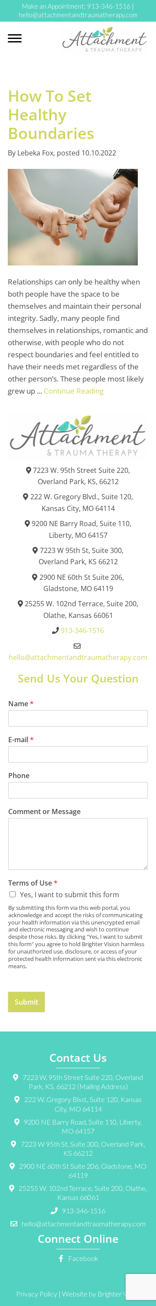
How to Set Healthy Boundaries (51, 114)
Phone (18, 775)
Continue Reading (74, 391)
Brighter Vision (119, 1294)
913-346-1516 (108, 6)
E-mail (21, 739)
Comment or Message (44, 811)
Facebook (82, 1258)
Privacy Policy (36, 1294)
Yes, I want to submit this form (69, 894)
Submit (26, 1002)
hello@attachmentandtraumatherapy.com (78, 15)
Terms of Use (33, 883)
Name (21, 703)
